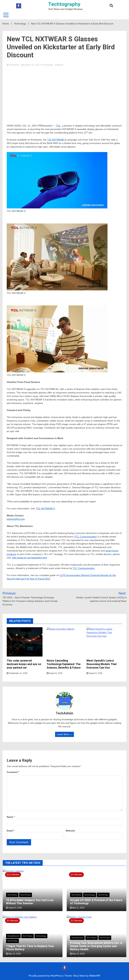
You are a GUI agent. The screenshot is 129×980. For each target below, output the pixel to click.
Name (11, 817)
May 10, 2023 (14, 954)
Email (10, 830)
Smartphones (13, 936)
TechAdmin (14, 65)
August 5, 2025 (95, 673)
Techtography (64, 4)
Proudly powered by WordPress (46, 975)
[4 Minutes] (32, 917)
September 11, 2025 (18, 673)
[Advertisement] (64, 92)
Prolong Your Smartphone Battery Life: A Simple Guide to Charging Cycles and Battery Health (96, 946)
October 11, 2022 (32, 65)
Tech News (12, 895)
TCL (58, 125)
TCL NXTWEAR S (56, 139)
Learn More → (64, 734)
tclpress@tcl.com (16, 519)
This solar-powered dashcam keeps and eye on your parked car (24, 664)
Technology (47, 65)
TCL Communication (86, 536)
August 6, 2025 (55, 673)
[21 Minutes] (32, 871)
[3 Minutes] (96, 917)
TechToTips (25, 895)
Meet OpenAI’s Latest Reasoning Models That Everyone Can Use (102, 664)
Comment (13, 772)
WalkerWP (94, 975)
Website (70, 830)
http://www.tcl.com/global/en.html (29, 557)
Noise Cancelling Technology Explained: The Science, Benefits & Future (64, 664)
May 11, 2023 (78, 908)
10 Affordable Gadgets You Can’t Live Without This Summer (30, 902)
